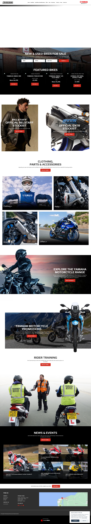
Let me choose (84, 517)
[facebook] (18, 464)
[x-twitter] (22, 464)
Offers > (43, 200)
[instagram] (20, 464)
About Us (57, 2)
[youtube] (23, 464)
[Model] (39, 19)
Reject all (84, 520)
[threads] (25, 464)
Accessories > (9, 201)
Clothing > (7, 165)
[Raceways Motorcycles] (8, 2)
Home (29, 2)
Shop (49, 2)
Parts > (57, 165)
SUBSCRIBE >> (56, 444)
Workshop (53, 2)
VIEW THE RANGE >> (70, 239)
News (61, 2)
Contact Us (65, 2)
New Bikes (32, 2)
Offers (47, 2)
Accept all (75, 520)
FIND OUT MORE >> (19, 89)
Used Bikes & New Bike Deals (40, 2)
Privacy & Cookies (87, 472)
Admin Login (82, 472)
